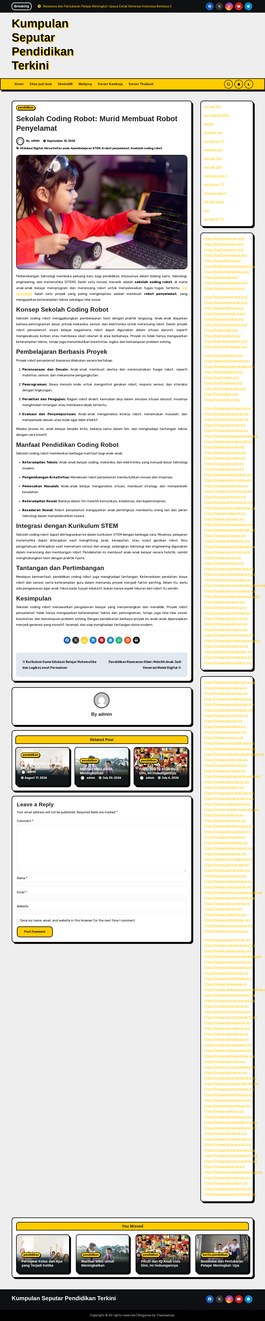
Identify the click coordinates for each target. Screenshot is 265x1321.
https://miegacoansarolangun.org (228, 1139)
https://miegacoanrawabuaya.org (228, 524)
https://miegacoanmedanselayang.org (232, 641)
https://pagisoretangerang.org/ (227, 361)
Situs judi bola (40, 84)
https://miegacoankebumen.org (227, 804)
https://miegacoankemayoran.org (228, 502)
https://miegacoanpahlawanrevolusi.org (233, 1172)
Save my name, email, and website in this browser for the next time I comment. (78, 920)
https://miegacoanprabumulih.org (228, 441)
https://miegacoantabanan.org (226, 1039)
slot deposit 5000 (216, 115)
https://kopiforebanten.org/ (224, 239)
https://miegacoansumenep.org (227, 903)
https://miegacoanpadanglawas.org (230, 749)
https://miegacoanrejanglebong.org (230, 1067)
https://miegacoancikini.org (224, 519)
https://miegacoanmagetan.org (227, 1028)
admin (35, 140)
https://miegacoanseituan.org (226, 693)
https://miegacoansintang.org (226, 430)
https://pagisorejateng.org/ (224, 319)
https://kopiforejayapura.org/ (225, 255)
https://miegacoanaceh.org (224, 464)
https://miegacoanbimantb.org (226, 1006)
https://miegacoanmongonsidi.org (229, 635)
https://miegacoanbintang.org (226, 973)
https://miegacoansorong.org (225, 607)
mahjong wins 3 (215, 176)
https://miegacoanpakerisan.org (227, 1178)
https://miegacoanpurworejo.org (227, 1100)
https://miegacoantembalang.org (228, 657)
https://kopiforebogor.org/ (223, 383)
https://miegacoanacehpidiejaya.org (230, 1122)
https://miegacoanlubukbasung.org (229, 574)
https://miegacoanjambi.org (224, 602)
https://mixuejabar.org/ (221, 394)
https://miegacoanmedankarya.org (229, 682)
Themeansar (165, 1315)
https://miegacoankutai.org (224, 1111)
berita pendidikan (215, 1254)
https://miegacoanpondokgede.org (229, 546)
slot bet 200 (213, 158)
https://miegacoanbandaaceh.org (228, 848)
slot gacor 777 (214, 141)
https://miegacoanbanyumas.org (228, 962)
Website (22, 906)
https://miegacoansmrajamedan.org (230, 1194)
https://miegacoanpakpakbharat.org (230, 1128)
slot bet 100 (212, 107)
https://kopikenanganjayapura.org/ (229, 266)
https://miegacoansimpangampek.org (231, 1084)
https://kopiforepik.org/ (221, 330)
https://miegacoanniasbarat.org (227, 1023)
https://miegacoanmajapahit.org (227, 663)
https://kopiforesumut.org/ (224, 250)
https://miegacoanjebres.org (225, 726)
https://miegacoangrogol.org (225, 535)
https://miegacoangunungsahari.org (230, 1161)
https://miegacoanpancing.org (226, 931)
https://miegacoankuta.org (223, 737)
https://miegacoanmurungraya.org (229, 1001)
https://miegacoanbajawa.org (225, 984)
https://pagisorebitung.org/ (224, 308)
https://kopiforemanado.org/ (225, 389)
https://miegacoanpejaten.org (226, 843)
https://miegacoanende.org (224, 447)
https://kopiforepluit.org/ (222, 336)
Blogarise (144, 1315)
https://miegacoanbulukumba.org (228, 967)
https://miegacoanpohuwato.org (227, 951)
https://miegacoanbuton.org (224, 1061)
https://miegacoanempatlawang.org (230, 1078)
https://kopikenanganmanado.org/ (229, 366)
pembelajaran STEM (86, 148)
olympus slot (213, 150)
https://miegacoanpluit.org (223, 563)
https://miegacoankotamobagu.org (229, 995)
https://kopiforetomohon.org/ (226, 341)
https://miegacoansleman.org (225, 624)
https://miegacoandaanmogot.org (229, 826)
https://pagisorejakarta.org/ (224, 288)
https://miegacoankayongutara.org (229, 945)
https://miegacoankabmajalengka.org (231, 809)
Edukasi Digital (32, 148)
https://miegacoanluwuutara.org (228, 1050)
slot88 (208, 124)
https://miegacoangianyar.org (226, 618)
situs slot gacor (215, 193)
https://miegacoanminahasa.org (227, 613)
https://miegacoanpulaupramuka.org (230, 436)
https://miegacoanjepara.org (225, 771)
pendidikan (25, 107)
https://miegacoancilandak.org (226, 865)
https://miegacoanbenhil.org (225, 513)
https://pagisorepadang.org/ (225, 314)
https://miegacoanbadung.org (226, 1034)
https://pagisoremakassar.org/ (226, 283)
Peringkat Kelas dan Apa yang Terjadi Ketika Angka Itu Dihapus (42, 767)
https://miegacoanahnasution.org (228, 408)
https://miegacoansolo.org (223, 721)
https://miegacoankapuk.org (224, 837)
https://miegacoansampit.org (225, 765)
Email (22, 892)
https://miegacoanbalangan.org (227, 920)
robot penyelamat (116, 148)
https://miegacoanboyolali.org (226, 760)
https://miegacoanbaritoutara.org (228, 1095)
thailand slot (213, 132)
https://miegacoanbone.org (224, 815)
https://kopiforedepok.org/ (223, 372)
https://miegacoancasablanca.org (228, 859)
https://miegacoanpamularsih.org (228, 710)
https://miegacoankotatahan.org (228, 475)
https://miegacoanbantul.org (225, 914)
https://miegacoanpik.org (222, 558)
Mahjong (85, 84)
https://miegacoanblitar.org (224, 787)
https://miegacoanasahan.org (225, 1072)
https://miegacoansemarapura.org (229, 798)
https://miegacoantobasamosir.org (229, 1056)
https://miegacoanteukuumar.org (228, 926)
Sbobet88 (65, 84)
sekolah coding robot (147, 148)
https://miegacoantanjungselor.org (229, 591)
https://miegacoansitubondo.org (227, 887)
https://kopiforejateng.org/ (224, 244)
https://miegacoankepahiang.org (228, 881)
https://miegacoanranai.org (224, 469)
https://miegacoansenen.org (225, 497)
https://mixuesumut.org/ (222, 400)
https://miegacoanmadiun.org (226, 1183)
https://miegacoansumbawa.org (227, 1106)
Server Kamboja (110, 84)
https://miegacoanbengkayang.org (229, 1150)
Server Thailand (141, 84)
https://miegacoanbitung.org (225, 876)
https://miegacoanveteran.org (226, 715)
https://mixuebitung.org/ (222, 260)
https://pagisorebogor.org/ (223, 355)
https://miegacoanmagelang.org (227, 699)
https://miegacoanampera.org (226, 486)
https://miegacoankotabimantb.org (229, 508)
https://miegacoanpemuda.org (226, 419)
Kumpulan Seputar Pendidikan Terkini (64, 1298)
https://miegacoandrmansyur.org (228, 1189)
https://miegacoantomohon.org (227, 870)
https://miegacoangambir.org (225, 854)
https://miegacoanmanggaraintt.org (230, 1017)
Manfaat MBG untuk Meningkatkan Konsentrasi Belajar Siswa (97, 1267)
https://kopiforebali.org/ (221, 377)
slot (206, 210)
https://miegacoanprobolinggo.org (229, 793)
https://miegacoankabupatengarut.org (232, 776)
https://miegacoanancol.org (224, 1166)
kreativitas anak (57, 148)
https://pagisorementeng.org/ (226, 297)
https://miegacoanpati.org (223, 909)
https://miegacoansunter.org (225, 820)
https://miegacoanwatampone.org (229, 1089)
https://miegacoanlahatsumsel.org (229, 898)
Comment (25, 821)
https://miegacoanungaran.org (226, 782)
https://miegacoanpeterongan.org (229, 704)
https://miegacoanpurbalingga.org (229, 743)
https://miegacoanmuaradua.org (228, 580)
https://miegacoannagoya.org (226, 629)
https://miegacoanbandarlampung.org (232, 596)
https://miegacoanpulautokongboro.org (233, 956)
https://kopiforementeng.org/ (226, 325)
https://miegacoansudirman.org (227, 832)
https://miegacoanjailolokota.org (228, 1117)
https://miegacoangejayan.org (226, 414)
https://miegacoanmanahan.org (227, 940)
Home (19, 84)
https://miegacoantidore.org (224, 458)
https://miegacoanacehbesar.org (228, 1045)
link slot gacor (214, 202)
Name (22, 878)
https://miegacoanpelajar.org (225, 732)
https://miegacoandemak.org (225, 1133)
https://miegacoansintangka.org (227, 978)
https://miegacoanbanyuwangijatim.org (233, 892)
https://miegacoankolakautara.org (229, 569)
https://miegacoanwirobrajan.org (228, 652)
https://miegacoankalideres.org (227, 541)
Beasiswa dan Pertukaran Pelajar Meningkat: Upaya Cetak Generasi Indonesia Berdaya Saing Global (222, 1267)
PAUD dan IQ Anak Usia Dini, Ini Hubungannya (158, 771)
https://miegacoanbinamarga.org (228, 491)
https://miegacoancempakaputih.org (230, 1155)
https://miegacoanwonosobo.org (227, 480)
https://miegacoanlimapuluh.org (227, 1144)
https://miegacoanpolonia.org (225, 688)
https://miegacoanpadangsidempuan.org (234, 754)
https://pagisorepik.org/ (221, 277)
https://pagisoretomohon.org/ (226, 302)
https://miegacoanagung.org (225, 452)
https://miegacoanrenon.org (224, 425)
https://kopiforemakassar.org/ (226, 347)
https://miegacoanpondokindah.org (230, 530)
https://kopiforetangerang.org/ (227, 272)
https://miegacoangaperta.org (226, 646)
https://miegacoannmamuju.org (227, 1012)
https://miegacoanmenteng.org (227, 552)
